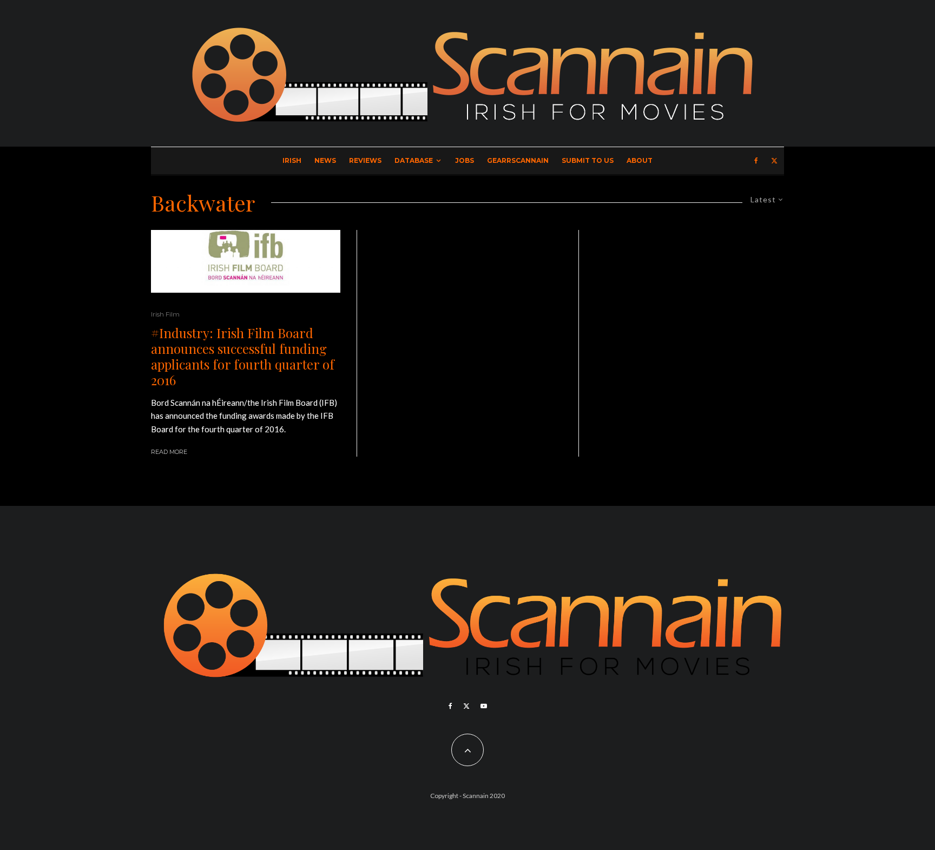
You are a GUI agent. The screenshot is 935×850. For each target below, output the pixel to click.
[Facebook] (756, 160)
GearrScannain (518, 160)
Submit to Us (588, 160)
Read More (169, 452)
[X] (774, 160)
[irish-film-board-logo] (245, 261)
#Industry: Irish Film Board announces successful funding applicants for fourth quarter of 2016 (242, 356)
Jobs (464, 160)
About (640, 160)
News (325, 160)
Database (413, 160)
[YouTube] (483, 706)
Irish (291, 160)
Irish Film (165, 314)
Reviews (365, 160)
